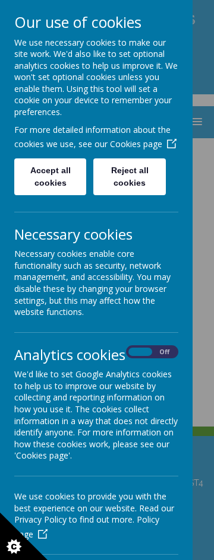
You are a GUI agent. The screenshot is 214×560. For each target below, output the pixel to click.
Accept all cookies (50, 176)
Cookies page (136, 143)
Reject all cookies (130, 176)
